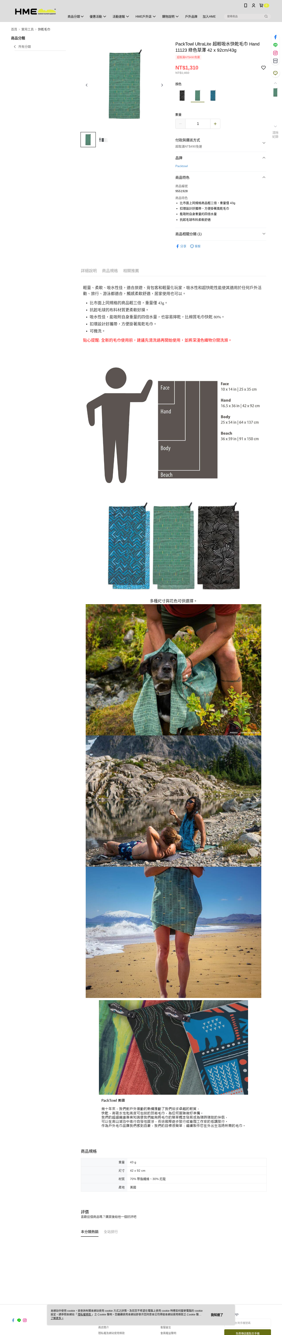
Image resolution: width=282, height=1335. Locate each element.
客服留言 (165, 1327)
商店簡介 (103, 1327)
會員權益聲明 (168, 1333)
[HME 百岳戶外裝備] (35, 11)
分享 (183, 246)
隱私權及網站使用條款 (111, 1333)
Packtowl (181, 166)
